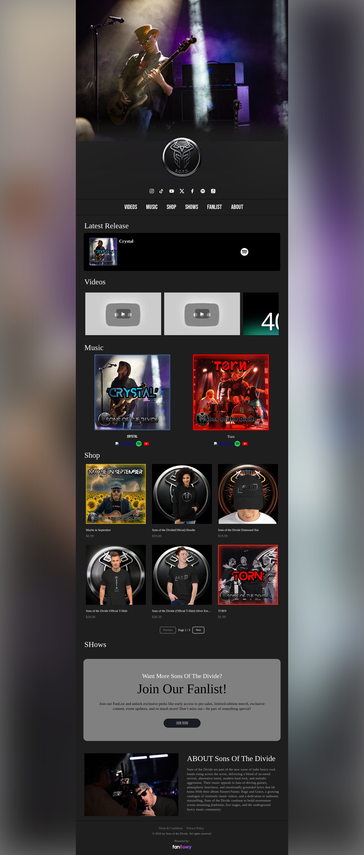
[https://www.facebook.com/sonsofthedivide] (192, 191)
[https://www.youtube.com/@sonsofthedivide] (171, 191)
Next (198, 630)
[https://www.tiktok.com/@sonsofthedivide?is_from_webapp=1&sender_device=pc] (161, 191)
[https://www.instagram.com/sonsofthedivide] (151, 191)
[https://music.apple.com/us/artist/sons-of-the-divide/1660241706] (213, 191)
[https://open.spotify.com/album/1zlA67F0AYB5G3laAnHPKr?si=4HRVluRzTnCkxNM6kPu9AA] (244, 252)
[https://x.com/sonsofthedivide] (182, 191)
